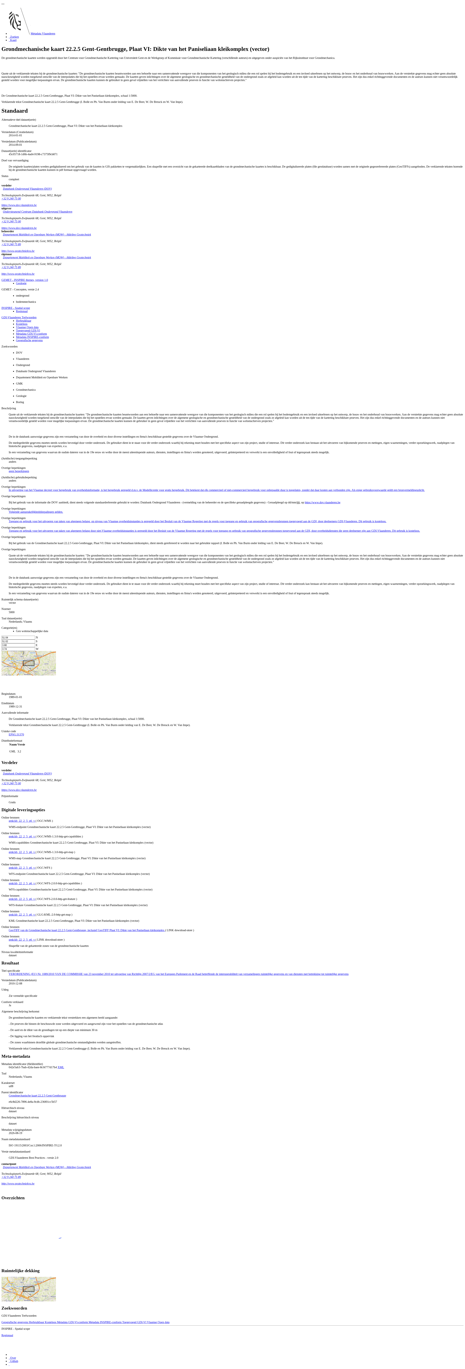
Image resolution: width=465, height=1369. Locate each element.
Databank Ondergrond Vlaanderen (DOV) (27, 188)
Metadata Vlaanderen (43, 33)
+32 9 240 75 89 (11, 244)
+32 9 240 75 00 (11, 198)
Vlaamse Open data (27, 327)
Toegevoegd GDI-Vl (28, 330)
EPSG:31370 (16, 734)
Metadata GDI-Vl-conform (31, 333)
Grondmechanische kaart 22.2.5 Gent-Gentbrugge (37, 1095)
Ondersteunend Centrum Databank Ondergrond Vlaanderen (37, 211)
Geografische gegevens (29, 340)
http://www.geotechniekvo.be (18, 250)
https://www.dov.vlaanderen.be (19, 205)
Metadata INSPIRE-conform (32, 337)
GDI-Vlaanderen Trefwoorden (19, 317)
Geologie (21, 283)
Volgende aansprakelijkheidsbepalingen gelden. (36, 511)
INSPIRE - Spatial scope (15, 307)
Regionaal (22, 311)
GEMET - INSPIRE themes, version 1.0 (24, 280)
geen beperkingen (19, 471)
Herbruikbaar (23, 320)
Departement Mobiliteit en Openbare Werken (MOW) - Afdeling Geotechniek (47, 234)
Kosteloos (21, 323)
